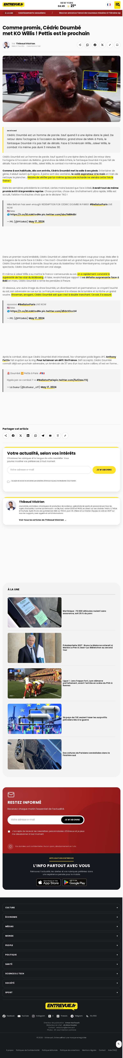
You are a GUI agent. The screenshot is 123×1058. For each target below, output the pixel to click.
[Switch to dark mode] (119, 1044)
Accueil (5, 19)
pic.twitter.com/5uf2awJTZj (71, 380)
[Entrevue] (15, 5)
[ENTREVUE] (61, 1007)
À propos (9, 1050)
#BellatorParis (99, 204)
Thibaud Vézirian (25, 43)
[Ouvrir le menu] (117, 5)
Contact (102, 1050)
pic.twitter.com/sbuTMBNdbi (59, 215)
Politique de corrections (70, 1050)
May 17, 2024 (37, 222)
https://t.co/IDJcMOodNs (25, 215)
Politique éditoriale (49, 1050)
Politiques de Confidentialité (27, 1050)
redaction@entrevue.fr (65, 1027)
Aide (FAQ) (112, 1050)
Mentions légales (89, 1050)
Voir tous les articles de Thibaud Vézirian (43, 520)
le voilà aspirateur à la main (88, 174)
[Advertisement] (61, 556)
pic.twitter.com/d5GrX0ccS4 (59, 311)
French (109, 4)
